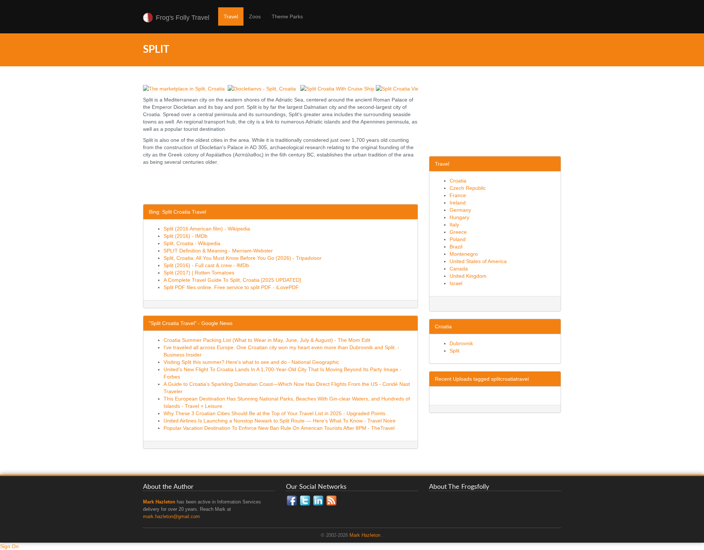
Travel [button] (231, 16)
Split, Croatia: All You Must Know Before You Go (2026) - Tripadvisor (243, 258)
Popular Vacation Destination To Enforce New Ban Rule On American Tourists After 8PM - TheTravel (279, 428)
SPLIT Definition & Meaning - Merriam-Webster (218, 251)
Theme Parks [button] (287, 16)
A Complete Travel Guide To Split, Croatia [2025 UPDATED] (232, 280)
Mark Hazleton (364, 535)
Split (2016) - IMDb (186, 236)
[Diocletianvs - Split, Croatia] (262, 88)
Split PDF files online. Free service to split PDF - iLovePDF (231, 287)
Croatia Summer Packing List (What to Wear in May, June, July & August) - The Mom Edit (267, 340)
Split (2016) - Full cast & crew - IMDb (206, 265)
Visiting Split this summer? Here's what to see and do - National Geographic (251, 362)
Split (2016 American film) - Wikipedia (207, 229)
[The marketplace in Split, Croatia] (184, 88)
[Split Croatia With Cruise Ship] (337, 88)
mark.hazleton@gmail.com (171, 516)
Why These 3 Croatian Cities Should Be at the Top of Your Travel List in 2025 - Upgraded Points (274, 413)
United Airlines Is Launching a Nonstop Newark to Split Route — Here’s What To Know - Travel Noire (280, 421)
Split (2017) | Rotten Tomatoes (199, 273)
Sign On (9, 546)
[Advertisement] (276, 185)
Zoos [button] (255, 16)
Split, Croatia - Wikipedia (192, 243)
